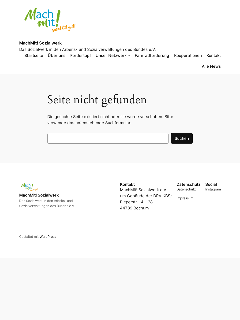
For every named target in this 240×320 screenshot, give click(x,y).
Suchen (182, 138)
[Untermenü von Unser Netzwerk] (129, 55)
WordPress (48, 236)
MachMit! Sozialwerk (40, 43)
